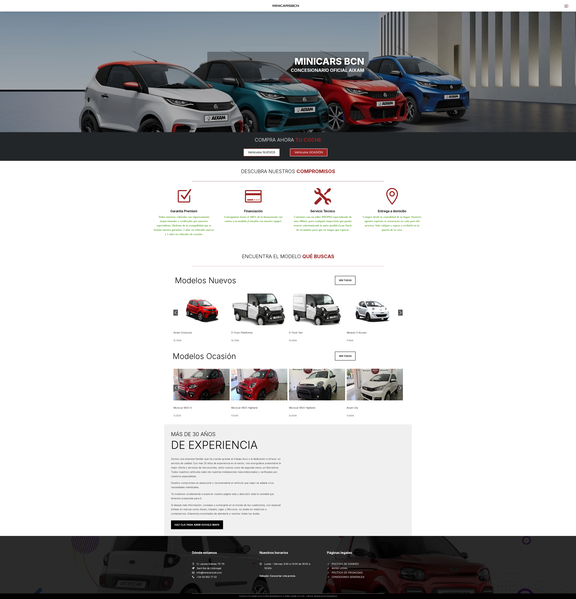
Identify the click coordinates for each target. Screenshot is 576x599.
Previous (175, 313)
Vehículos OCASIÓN (308, 152)
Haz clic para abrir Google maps (197, 524)
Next (400, 313)
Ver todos (345, 280)
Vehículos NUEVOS (261, 152)
